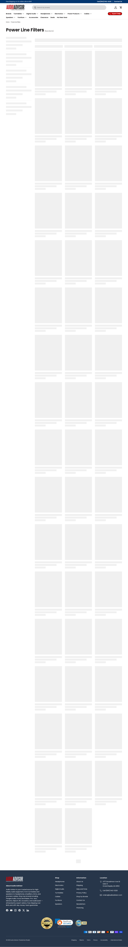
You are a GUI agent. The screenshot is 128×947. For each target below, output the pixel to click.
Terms (88, 940)
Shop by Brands (82, 896)
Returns (82, 940)
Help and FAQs (81, 889)
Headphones (59, 881)
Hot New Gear (62, 17)
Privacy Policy (81, 893)
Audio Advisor (14, 940)
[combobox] (69, 7)
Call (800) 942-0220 (104, 1)
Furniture (58, 900)
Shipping (79, 885)
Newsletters (80, 904)
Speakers (58, 904)
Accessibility (104, 940)
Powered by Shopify (24, 940)
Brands (8, 14)
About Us (79, 881)
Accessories (33, 17)
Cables (57, 896)
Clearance (44, 17)
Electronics (59, 885)
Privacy (95, 940)
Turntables (59, 893)
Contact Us (118, 1)
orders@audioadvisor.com (112, 895)
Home (7, 22)
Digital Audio (59, 889)
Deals (53, 17)
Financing (79, 908)
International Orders (116, 940)
